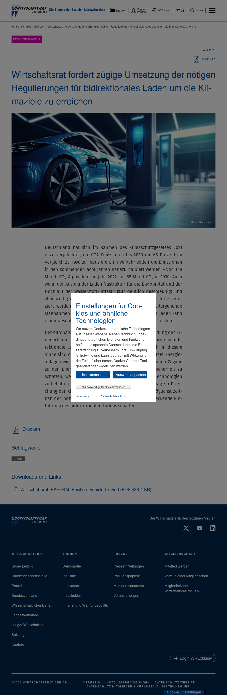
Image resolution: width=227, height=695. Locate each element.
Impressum (82, 396)
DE (180, 13)
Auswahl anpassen (131, 374)
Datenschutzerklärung (114, 396)
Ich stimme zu (93, 374)
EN (180, 14)
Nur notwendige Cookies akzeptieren (103, 387)
